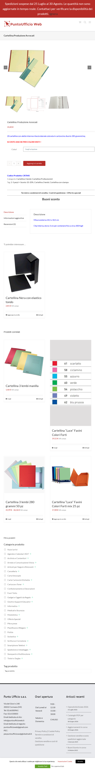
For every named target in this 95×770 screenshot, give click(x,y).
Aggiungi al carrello (34, 163)
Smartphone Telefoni (16, 645)
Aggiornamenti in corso (77, 727)
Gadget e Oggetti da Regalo (19, 597)
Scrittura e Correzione (16, 641)
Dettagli (40, 315)
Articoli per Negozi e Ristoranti (20, 567)
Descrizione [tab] (9, 212)
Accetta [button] (80, 761)
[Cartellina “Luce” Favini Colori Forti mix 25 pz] (70, 476)
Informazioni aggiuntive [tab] (14, 218)
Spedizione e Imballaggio (17, 649)
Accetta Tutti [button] (42, 766)
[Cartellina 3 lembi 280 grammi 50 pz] (24, 476)
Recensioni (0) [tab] (10, 224)
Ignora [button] (53, 14)
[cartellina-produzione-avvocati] (47, 67)
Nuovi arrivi (12, 549)
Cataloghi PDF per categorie (75, 717)
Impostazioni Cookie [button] (65, 761)
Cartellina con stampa (59, 182)
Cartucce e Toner (14, 584)
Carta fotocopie (14, 575)
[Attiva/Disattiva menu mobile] (90, 22)
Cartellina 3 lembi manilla (22, 386)
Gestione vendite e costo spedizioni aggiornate (78, 737)
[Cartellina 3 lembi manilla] (24, 360)
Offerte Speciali (14, 619)
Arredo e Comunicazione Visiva (20, 562)
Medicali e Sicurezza (15, 610)
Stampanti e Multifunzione (18, 654)
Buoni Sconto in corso (77, 747)
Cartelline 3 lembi (23, 179)
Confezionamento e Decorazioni (21, 588)
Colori (14, 149)
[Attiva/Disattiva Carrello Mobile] (80, 22)
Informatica (12, 606)
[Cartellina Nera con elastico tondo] (24, 272)
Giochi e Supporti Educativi (18, 602)
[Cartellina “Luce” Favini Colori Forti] (70, 383)
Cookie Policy (54, 731)
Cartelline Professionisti (42, 179)
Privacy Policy (41, 731)
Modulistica (12, 615)
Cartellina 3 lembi (41, 182)
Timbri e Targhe (13, 658)
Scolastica (11, 636)
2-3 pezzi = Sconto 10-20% (22, 182)
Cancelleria (12, 571)
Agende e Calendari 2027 (18, 554)
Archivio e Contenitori (16, 558)
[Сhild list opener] (30, 554)
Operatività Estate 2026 (78, 707)
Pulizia (10, 632)
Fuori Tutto (12, 593)
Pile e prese (12, 623)
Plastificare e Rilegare (16, 628)
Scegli (9, 399)
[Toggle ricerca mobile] (85, 22)
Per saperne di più (57, 766)
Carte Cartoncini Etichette (18, 580)
